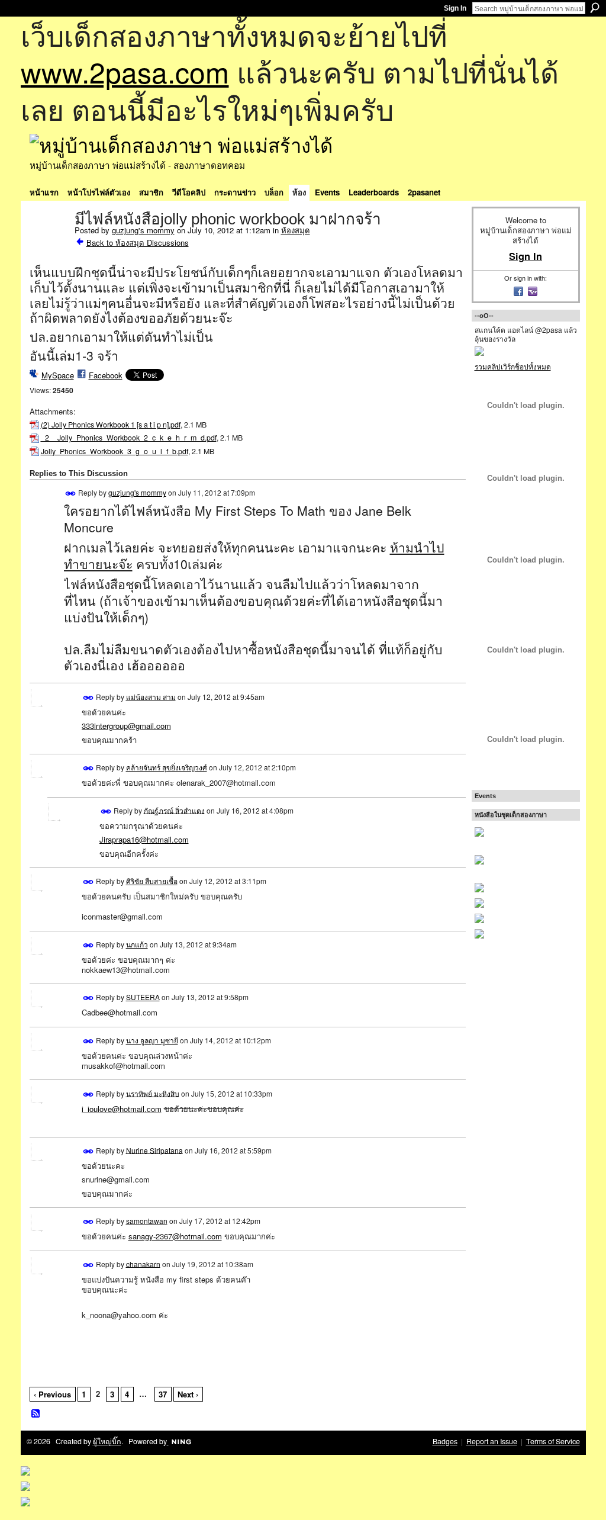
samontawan (146, 1221)
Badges (445, 1441)
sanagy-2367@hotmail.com (175, 1236)
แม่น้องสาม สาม (151, 696)
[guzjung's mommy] (48, 244)
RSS (36, 1414)
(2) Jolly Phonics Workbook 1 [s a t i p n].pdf (110, 424)
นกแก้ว (137, 944)
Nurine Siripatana (154, 1150)
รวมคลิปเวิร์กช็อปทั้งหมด (513, 366)
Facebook (106, 375)
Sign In (455, 8)
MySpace (57, 375)
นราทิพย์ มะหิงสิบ (152, 1093)
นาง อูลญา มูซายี (152, 1040)
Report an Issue (491, 1441)
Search (594, 7)
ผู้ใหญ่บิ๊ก (107, 1441)
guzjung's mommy (143, 230)
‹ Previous (52, 1394)
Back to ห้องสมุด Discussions (137, 242)
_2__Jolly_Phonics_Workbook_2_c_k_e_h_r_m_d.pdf (129, 437)
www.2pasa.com (125, 71)
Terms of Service (553, 1441)
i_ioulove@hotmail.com (122, 1108)
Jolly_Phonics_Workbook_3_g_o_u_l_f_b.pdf (114, 451)
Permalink (70, 493)
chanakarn (143, 1263)
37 (163, 1394)
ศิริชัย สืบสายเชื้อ (152, 881)
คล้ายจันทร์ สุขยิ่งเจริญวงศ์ (166, 767)
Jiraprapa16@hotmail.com (144, 839)
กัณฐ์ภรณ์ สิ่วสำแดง (174, 810)
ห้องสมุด (295, 230)
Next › (188, 1394)
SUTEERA (143, 997)
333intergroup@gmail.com (126, 725)
